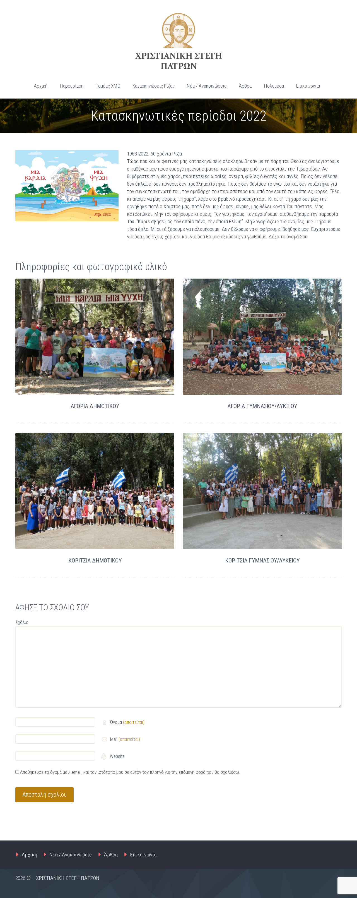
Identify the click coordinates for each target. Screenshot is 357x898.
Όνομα (127, 722)
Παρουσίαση (71, 86)
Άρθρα (245, 86)
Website (117, 756)
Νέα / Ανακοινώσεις (206, 86)
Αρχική (40, 86)
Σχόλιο (21, 622)
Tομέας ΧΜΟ (108, 86)
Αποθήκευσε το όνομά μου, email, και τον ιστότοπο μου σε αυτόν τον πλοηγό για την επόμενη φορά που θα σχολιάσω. (130, 772)
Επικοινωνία (308, 86)
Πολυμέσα (274, 86)
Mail (125, 739)
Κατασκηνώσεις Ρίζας (153, 86)
